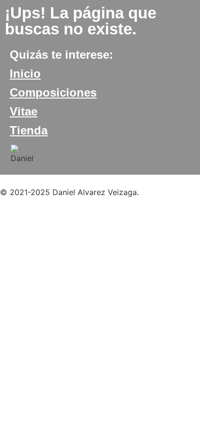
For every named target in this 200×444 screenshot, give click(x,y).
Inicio (25, 73)
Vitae (23, 111)
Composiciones (53, 92)
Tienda (29, 130)
